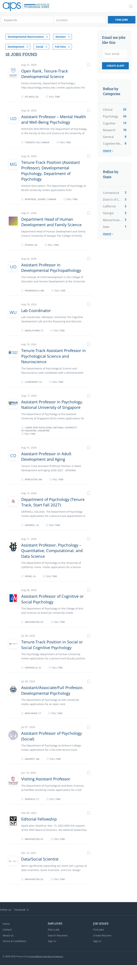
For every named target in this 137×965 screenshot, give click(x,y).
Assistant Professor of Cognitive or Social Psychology (52, 598)
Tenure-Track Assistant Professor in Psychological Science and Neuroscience (53, 356)
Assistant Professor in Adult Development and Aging (46, 456)
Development (16, 46)
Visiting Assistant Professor (45, 778)
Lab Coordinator (36, 310)
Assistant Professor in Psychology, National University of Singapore (52, 404)
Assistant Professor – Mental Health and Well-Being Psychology (53, 119)
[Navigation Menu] (131, 6)
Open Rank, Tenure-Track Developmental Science (44, 73)
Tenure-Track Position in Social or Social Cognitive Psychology (52, 644)
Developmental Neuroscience (26, 36)
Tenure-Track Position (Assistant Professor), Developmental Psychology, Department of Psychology (50, 171)
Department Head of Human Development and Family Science (51, 221)
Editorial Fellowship (39, 819)
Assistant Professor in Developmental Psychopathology (51, 267)
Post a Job (53, 929)
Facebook (19, 909)
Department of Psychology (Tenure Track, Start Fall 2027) (53, 502)
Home (6, 923)
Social (39, 46)
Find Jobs (121, 19)
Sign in (52, 941)
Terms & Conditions (14, 941)
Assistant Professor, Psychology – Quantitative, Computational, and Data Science (52, 550)
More (107, 150)
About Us (8, 935)
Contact (7, 929)
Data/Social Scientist (40, 859)
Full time (60, 46)
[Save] (85, 65)
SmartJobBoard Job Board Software (45, 956)
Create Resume (102, 935)
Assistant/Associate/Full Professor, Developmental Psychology (52, 690)
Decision (60, 36)
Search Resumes (58, 935)
